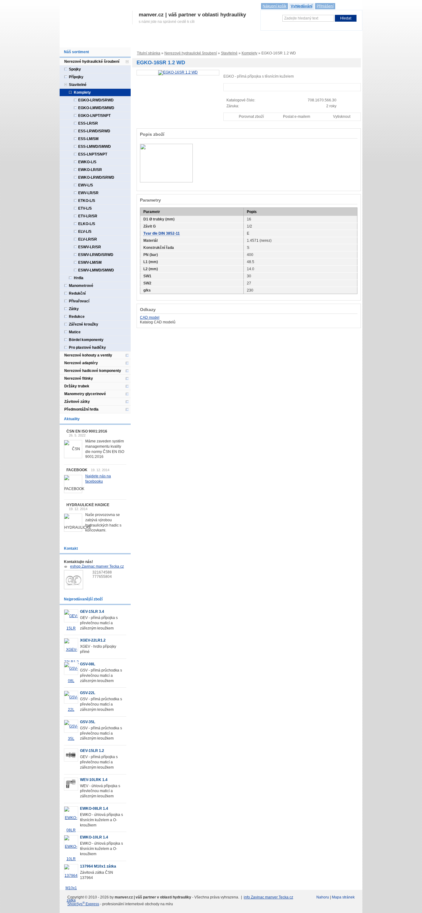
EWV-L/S (85, 185)
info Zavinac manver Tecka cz (268, 897)
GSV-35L (87, 722)
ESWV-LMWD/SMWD (96, 270)
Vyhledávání (301, 6)
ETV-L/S (85, 208)
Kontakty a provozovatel (279, 41)
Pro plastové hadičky (87, 347)
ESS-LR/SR (88, 123)
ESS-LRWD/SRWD (94, 131)
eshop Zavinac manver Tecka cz (97, 566)
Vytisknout (341, 116)
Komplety (249, 53)
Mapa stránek (343, 897)
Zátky (74, 309)
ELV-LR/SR (87, 239)
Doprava (183, 41)
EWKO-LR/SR (90, 170)
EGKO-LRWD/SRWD (96, 100)
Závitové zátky (77, 401)
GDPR (245, 41)
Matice (75, 332)
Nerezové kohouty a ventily (88, 355)
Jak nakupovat (157, 41)
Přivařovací (79, 301)
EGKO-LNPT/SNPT (94, 115)
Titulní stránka (148, 53)
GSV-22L (87, 693)
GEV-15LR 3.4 (92, 611)
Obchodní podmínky (215, 41)
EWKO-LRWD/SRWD (96, 177)
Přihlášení (325, 6)
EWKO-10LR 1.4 (94, 837)
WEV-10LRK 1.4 (94, 780)
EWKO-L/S (87, 162)
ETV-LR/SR (87, 216)
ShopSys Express (83, 904)
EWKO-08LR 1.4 (94, 808)
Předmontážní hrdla (81, 409)
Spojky (75, 69)
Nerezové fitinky (78, 378)
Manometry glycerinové (85, 394)
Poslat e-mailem (296, 116)
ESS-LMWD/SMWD (94, 146)
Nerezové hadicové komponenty (92, 371)
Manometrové (81, 286)
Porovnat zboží (251, 116)
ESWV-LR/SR (89, 247)
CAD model (149, 317)
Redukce (77, 316)
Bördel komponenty (86, 340)
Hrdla (78, 278)
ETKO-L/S (86, 200)
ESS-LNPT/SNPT (92, 154)
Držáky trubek (76, 386)
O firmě (86, 41)
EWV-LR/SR (88, 193)
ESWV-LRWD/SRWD (95, 255)
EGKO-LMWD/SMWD (96, 108)
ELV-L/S (84, 231)
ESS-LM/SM (88, 139)
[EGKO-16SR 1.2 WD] (178, 72)
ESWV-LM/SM (90, 262)
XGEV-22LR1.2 (93, 640)
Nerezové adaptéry (81, 363)
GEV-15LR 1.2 (92, 751)
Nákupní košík (274, 6)
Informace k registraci (118, 41)
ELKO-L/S (86, 224)
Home (68, 41)
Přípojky (76, 77)
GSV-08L (87, 664)
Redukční (77, 293)
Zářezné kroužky (83, 324)
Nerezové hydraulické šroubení (190, 53)
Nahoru (322, 897)
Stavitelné (229, 53)
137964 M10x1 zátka (98, 866)
